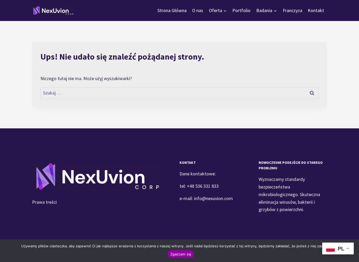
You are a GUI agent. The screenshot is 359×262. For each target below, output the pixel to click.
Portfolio (241, 10)
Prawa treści (44, 202)
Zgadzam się (181, 254)
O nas (197, 10)
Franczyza (292, 10)
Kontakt (316, 10)
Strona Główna (172, 10)
